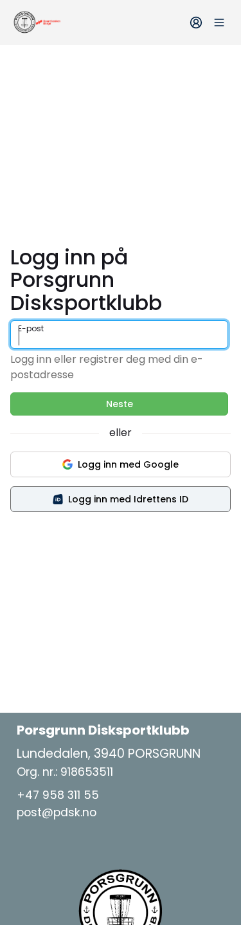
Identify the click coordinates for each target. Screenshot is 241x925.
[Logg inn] (196, 22)
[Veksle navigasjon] (219, 22)
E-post (31, 328)
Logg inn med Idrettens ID (128, 499)
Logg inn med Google (128, 464)
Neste (119, 404)
